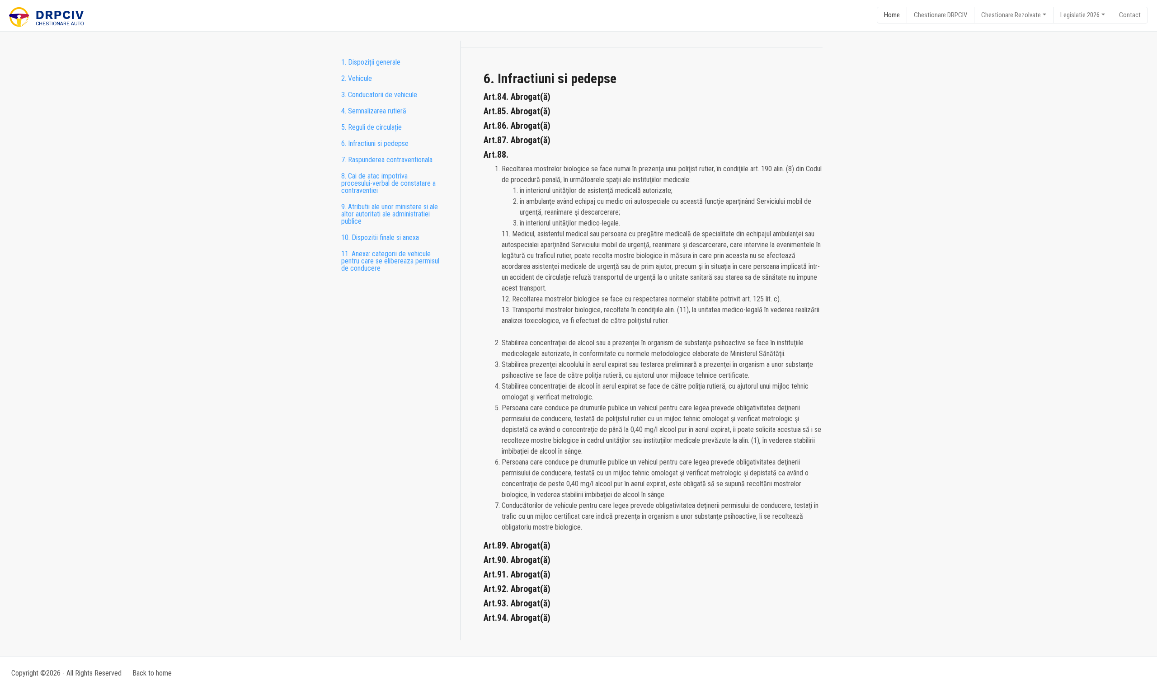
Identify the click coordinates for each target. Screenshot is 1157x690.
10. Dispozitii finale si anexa (380, 237)
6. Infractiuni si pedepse (375, 143)
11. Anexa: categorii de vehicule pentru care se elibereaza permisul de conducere (390, 260)
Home (892, 15)
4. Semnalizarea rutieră (373, 111)
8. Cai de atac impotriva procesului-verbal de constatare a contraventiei (388, 183)
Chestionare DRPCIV (940, 15)
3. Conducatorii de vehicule (379, 94)
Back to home (152, 673)
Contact (1130, 15)
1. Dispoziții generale (370, 62)
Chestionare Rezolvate (1011, 15)
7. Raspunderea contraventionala (387, 159)
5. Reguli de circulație (371, 127)
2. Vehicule (356, 78)
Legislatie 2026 (1080, 15)
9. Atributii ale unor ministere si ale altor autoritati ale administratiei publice (389, 213)
